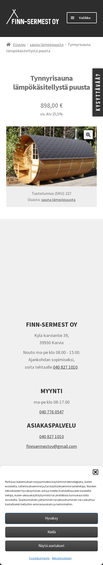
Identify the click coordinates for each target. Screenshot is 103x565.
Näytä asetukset (51, 545)
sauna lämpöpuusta (47, 44)
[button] (95, 472)
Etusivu (19, 44)
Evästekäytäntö (39, 558)
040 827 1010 (65, 367)
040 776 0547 (51, 412)
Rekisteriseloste (62, 558)
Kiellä (52, 532)
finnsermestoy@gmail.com (51, 446)
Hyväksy (51, 518)
